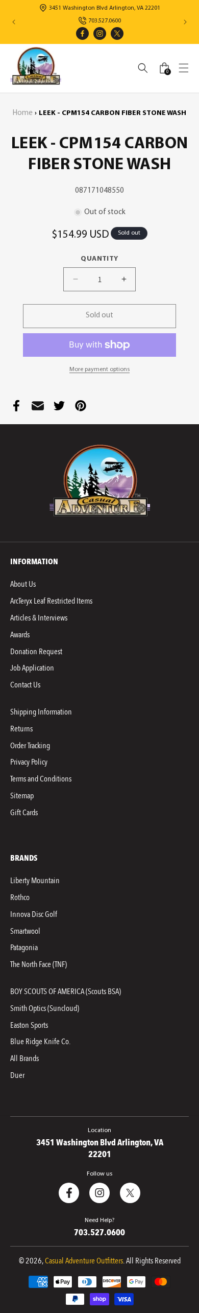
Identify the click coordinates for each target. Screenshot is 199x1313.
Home (23, 113)
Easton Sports (29, 1025)
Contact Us (25, 684)
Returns (21, 728)
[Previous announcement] (14, 22)
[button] (184, 68)
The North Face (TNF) (38, 964)
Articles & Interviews (38, 618)
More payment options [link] (99, 369)
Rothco (20, 897)
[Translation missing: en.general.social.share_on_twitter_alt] (59, 406)
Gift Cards (24, 812)
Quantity (99, 259)
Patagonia (24, 947)
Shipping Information (41, 712)
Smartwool (25, 931)
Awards (20, 634)
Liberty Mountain (35, 880)
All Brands (24, 1058)
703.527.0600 (104, 21)
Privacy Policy (28, 762)
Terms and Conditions (40, 779)
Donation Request (36, 651)
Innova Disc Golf (33, 914)
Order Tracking (30, 745)
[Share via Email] (38, 406)
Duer (17, 1075)
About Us (23, 584)
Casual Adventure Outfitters (84, 1260)
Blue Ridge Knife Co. (40, 1041)
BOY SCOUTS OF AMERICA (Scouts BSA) (65, 991)
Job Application (32, 668)
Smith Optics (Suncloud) (44, 1008)
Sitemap (22, 795)
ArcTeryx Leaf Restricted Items (51, 601)
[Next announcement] (185, 22)
